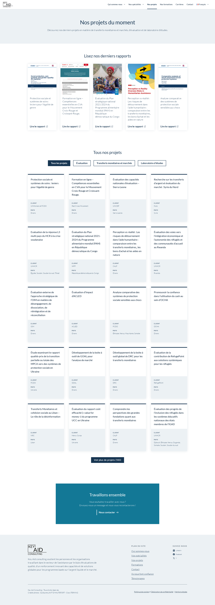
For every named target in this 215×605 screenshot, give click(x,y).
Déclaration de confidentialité (162, 592)
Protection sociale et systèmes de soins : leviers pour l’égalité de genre (45, 183)
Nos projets (152, 4)
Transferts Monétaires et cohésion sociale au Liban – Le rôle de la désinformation (45, 412)
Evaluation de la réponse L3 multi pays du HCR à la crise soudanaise (45, 236)
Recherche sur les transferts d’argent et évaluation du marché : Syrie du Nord (169, 183)
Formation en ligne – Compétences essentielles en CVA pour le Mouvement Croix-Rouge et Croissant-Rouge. (86, 187)
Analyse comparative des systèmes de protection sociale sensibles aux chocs (127, 296)
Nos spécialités (135, 4)
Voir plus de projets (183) (107, 460)
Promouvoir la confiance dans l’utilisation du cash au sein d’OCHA (168, 296)
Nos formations (166, 4)
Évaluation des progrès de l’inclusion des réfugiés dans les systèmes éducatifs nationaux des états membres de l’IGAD (169, 416)
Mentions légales (181, 592)
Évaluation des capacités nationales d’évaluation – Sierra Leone (126, 183)
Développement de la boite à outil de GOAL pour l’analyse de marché (87, 356)
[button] (59, 163)
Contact (190, 4)
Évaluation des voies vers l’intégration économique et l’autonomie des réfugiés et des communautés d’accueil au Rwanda (168, 240)
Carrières (180, 4)
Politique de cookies (141, 592)
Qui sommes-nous (115, 4)
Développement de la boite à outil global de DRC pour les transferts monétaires (128, 356)
